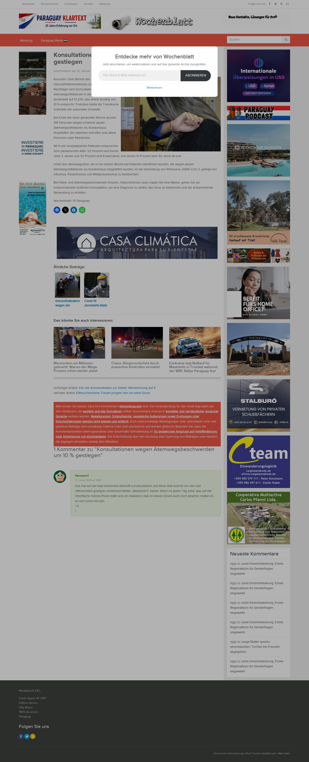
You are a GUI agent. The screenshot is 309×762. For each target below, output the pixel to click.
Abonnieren (195, 75)
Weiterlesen (154, 87)
